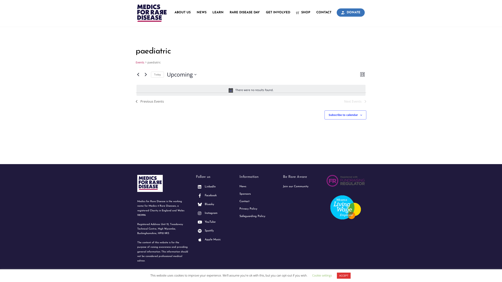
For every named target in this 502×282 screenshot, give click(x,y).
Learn (218, 12)
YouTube (210, 222)
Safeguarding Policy (252, 216)
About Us (183, 12)
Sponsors (245, 194)
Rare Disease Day (245, 12)
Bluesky (209, 204)
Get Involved (278, 12)
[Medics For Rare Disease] (152, 19)
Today (157, 74)
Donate (353, 12)
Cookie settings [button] (322, 275)
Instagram (210, 213)
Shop (305, 12)
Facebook (210, 195)
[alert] (251, 90)
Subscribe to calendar (343, 115)
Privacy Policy (248, 208)
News (201, 12)
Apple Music (212, 239)
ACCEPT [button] (343, 275)
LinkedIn (210, 186)
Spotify (209, 230)
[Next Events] (145, 74)
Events (140, 62)
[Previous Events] (138, 74)
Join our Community (295, 186)
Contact (323, 12)
